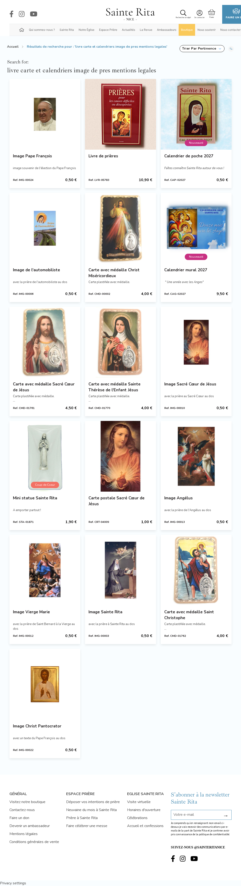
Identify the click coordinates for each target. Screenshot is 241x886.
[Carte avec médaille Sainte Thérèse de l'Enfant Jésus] (120, 342)
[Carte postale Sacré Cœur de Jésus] (120, 456)
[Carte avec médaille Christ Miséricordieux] (120, 228)
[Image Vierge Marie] (44, 570)
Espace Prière (108, 29)
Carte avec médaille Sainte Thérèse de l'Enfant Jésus (114, 387)
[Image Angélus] (196, 456)
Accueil (13, 46)
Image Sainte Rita (105, 612)
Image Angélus (178, 498)
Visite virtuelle (139, 801)
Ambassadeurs (166, 29)
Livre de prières (103, 156)
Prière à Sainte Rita (82, 817)
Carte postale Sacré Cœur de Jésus (116, 501)
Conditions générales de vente (34, 841)
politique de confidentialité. (214, 834)
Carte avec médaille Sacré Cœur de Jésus (44, 387)
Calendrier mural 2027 (185, 270)
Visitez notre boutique (27, 801)
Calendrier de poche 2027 (188, 156)
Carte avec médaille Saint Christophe (189, 615)
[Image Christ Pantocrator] (44, 684)
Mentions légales (23, 833)
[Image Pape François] (44, 114)
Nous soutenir (206, 29)
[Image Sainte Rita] (120, 570)
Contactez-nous (22, 809)
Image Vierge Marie (31, 612)
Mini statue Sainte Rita (35, 498)
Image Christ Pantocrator (37, 726)
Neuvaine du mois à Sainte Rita (91, 809)
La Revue (146, 29)
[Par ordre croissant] (231, 49)
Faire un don (19, 817)
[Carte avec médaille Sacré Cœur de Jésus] (44, 342)
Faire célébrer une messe (86, 825)
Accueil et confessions (145, 825)
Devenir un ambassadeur (29, 825)
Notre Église (86, 29)
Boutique (187, 29)
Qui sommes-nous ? (42, 29)
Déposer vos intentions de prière (93, 801)
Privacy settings (13, 883)
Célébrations (137, 817)
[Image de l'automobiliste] (44, 228)
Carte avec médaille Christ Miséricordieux (114, 273)
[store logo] (130, 14)
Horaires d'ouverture (144, 809)
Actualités (128, 29)
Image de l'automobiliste (36, 270)
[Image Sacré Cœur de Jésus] (196, 342)
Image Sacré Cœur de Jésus (190, 384)
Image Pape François (32, 156)
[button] (202, 48)
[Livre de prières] (120, 114)
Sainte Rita (67, 29)
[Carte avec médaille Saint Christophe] (196, 570)
